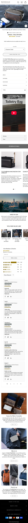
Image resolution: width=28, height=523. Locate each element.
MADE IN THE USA (14, 501)
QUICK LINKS (14, 505)
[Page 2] (17, 384)
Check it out (14, 424)
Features (5, 78)
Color (14, 46)
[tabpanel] (14, 90)
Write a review (14, 257)
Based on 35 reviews (7, 252)
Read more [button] (7, 293)
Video (4, 89)
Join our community (14, 514)
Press (4, 139)
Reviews (5, 136)
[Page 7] (20, 384)
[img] (14, 286)
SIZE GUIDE (5, 81)
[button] (7, 32)
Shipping (5, 85)
